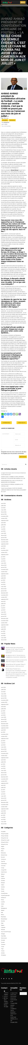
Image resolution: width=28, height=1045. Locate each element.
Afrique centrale (4, 835)
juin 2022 (3, 580)
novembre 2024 (4, 541)
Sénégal (3, 933)
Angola (2, 848)
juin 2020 (3, 631)
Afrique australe (4, 833)
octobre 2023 (4, 552)
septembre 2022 (4, 573)
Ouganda (3, 927)
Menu (23, 2)
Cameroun (12, 120)
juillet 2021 (3, 603)
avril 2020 (3, 635)
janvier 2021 (4, 616)
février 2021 (3, 614)
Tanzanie (3, 944)
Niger (2, 923)
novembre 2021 (4, 595)
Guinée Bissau (4, 893)
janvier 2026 (4, 514)
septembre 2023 (4, 554)
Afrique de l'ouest (5, 840)
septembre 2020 (4, 624)
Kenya (2, 899)
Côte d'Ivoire (4, 872)
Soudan (3, 942)
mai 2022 (3, 582)
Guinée (2, 891)
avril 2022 (3, 584)
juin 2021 (3, 605)
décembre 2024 (4, 539)
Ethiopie (3, 882)
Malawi (2, 910)
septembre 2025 (4, 520)
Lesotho (3, 901)
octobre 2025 (4, 518)
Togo (2, 948)
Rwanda (3, 929)
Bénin (2, 850)
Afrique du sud (4, 844)
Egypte (2, 876)
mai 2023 (3, 558)
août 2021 (3, 601)
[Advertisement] (14, 19)
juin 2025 (3, 527)
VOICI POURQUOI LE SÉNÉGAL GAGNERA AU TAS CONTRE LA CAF (12, 485)
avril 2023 (3, 561)
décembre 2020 (4, 618)
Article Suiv (21, 422)
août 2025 (3, 522)
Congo (2, 867)
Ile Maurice (3, 897)
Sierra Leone (4, 938)
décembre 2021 (4, 593)
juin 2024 (3, 548)
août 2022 (3, 575)
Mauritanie (3, 916)
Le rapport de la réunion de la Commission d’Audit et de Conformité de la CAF (13, 473)
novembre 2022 (4, 569)
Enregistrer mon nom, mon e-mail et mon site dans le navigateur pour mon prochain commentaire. (13, 452)
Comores (3, 865)
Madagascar (4, 908)
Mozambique (4, 918)
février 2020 (3, 639)
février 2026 (3, 512)
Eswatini (3, 880)
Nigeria (2, 925)
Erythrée (3, 878)
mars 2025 (3, 533)
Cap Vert (3, 861)
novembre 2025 (4, 516)
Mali (2, 912)
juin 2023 (3, 556)
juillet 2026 (3, 505)
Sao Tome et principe (6, 931)
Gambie (3, 887)
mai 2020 (3, 633)
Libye (2, 906)
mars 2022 (3, 586)
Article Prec (7, 422)
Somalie (3, 940)
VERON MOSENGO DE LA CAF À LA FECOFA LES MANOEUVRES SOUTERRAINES (11, 481)
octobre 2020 (4, 622)
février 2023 (3, 565)
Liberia (2, 904)
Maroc (2, 914)
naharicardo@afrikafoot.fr (6, 994)
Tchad (2, 946)
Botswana (3, 852)
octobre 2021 (4, 597)
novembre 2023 (4, 550)
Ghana (2, 889)
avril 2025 (3, 531)
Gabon (2, 884)
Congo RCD (3, 869)
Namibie (3, 921)
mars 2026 (3, 509)
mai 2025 (3, 529)
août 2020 (3, 627)
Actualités (4, 120)
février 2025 (3, 535)
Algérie (2, 846)
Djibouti (2, 874)
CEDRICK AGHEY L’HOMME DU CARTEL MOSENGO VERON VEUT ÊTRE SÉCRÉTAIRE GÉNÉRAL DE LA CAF (13, 477)
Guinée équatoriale (5, 895)
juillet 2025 (3, 524)
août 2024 (3, 546)
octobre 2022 (4, 571)
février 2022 (3, 588)
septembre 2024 (4, 544)
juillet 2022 (3, 578)
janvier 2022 (4, 590)
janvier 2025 (4, 537)
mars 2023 (3, 563)
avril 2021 (3, 610)
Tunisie (2, 950)
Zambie (3, 953)
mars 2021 (3, 612)
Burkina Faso (4, 855)
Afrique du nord (4, 842)
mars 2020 (3, 637)
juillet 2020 (3, 629)
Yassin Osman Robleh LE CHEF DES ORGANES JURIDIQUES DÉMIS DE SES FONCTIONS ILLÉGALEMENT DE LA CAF (13, 490)
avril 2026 (3, 507)
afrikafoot (6, 122)
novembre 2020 (4, 620)
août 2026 (3, 503)
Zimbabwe (3, 955)
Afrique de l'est (4, 838)
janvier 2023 (4, 567)
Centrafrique (4, 863)
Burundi (3, 857)
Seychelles (3, 936)
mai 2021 (3, 607)
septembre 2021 (4, 599)
